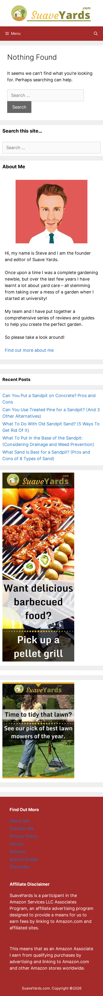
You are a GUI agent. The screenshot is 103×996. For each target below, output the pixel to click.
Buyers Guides (24, 859)
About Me (19, 820)
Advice (16, 843)
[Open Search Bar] (95, 33)
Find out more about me (29, 350)
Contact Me (22, 828)
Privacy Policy (24, 836)
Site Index (20, 866)
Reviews (18, 851)
